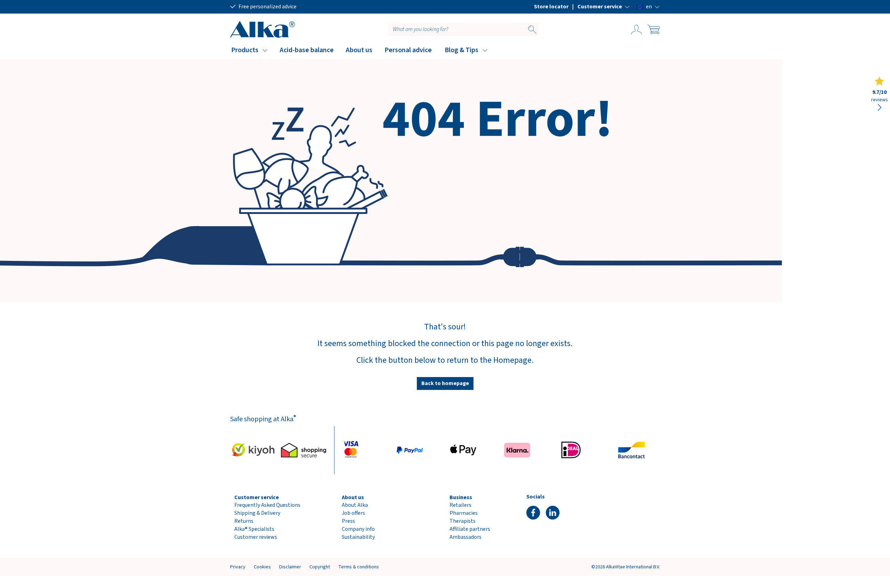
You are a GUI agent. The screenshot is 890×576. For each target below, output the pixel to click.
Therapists (463, 521)
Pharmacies (464, 513)
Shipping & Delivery (257, 513)
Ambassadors (466, 537)
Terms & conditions (358, 566)
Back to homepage (445, 383)
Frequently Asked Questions (267, 505)
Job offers (353, 513)
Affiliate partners (470, 529)
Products (244, 50)
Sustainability (358, 537)
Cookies (262, 566)
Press (348, 521)
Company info (358, 529)
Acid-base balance (307, 50)
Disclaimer (290, 566)
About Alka (355, 505)
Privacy (237, 566)
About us (359, 50)
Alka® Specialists (254, 529)
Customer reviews (255, 537)
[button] (603, 6)
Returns (243, 521)
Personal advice (408, 50)
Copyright (319, 566)
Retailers (460, 505)
